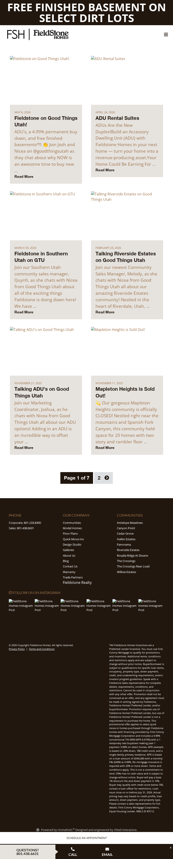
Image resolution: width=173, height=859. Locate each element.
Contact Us (70, 566)
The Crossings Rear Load (133, 566)
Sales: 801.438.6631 (21, 528)
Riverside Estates (128, 550)
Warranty (69, 572)
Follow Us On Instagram (36, 592)
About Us (69, 555)
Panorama (124, 544)
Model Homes (72, 528)
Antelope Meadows (130, 523)
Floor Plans (70, 533)
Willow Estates (126, 572)
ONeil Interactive (125, 830)
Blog (66, 561)
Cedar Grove (125, 533)
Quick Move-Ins (73, 539)
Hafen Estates (126, 539)
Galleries (68, 550)
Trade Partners (73, 577)
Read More (23, 176)
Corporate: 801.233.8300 (25, 523)
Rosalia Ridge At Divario (132, 555)
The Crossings (126, 561)
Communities (72, 523)
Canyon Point (126, 528)
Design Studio (72, 544)
